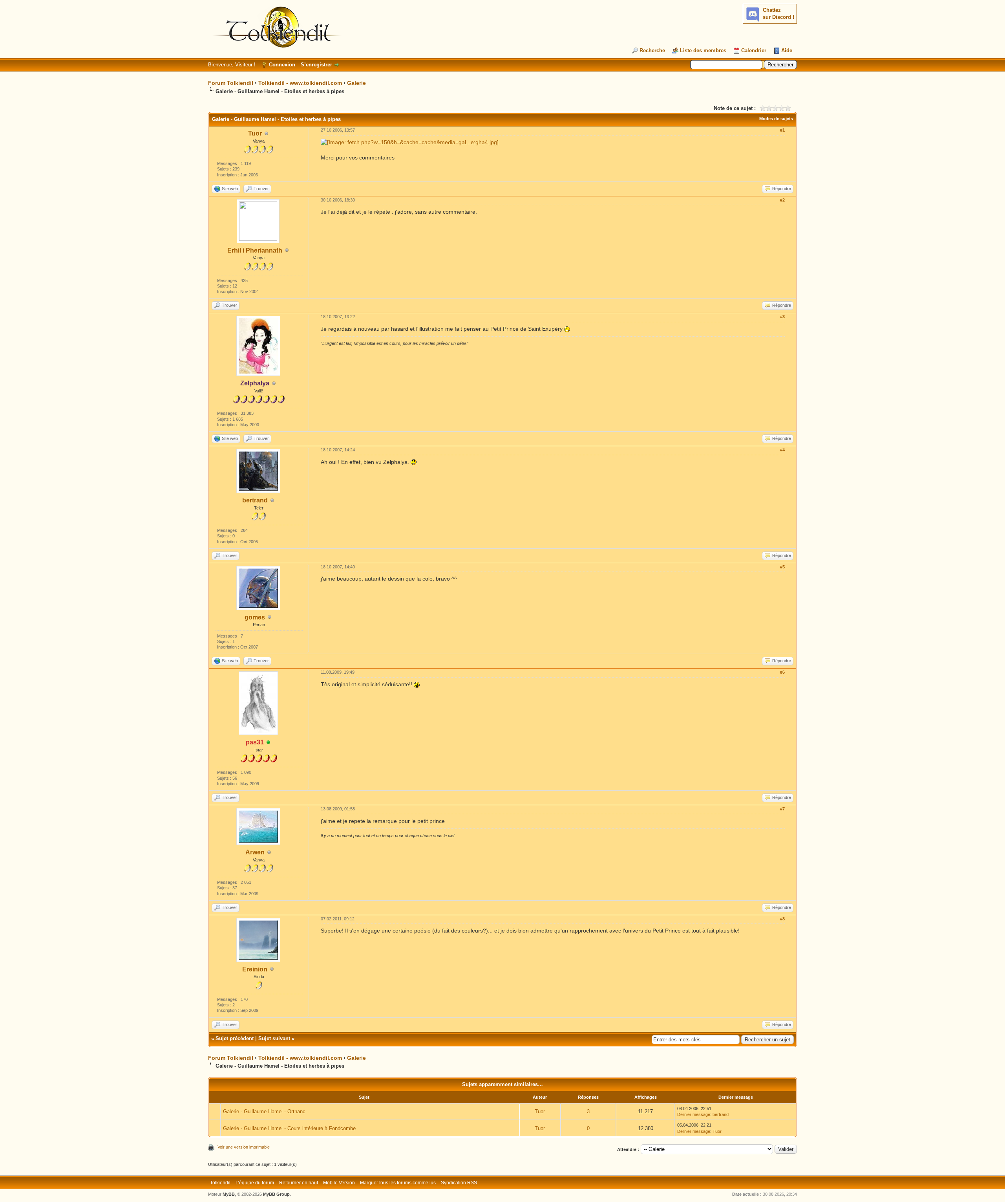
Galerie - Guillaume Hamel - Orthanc (264, 1111)
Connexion (282, 65)
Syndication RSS (459, 1183)
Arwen (255, 852)
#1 (782, 130)
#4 (782, 449)
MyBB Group (276, 1194)
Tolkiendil (220, 1183)
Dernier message (693, 1114)
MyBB (229, 1194)
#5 (782, 566)
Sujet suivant (274, 1038)
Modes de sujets (776, 118)
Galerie (356, 83)
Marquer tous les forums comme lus (398, 1183)
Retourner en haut (298, 1183)
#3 (782, 316)
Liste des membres (703, 50)
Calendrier (753, 50)
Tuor (255, 133)
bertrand (255, 500)
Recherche (652, 50)
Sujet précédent (235, 1038)
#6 (782, 672)
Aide (786, 50)
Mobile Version (339, 1183)
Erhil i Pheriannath (254, 250)
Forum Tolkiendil (230, 83)
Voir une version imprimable (243, 1147)
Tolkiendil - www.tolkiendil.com (300, 83)
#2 (782, 200)
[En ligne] (268, 743)
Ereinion (254, 969)
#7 (782, 808)
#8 (782, 918)
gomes (255, 617)
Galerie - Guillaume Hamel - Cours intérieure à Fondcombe (289, 1128)
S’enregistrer (316, 65)
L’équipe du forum (255, 1183)
